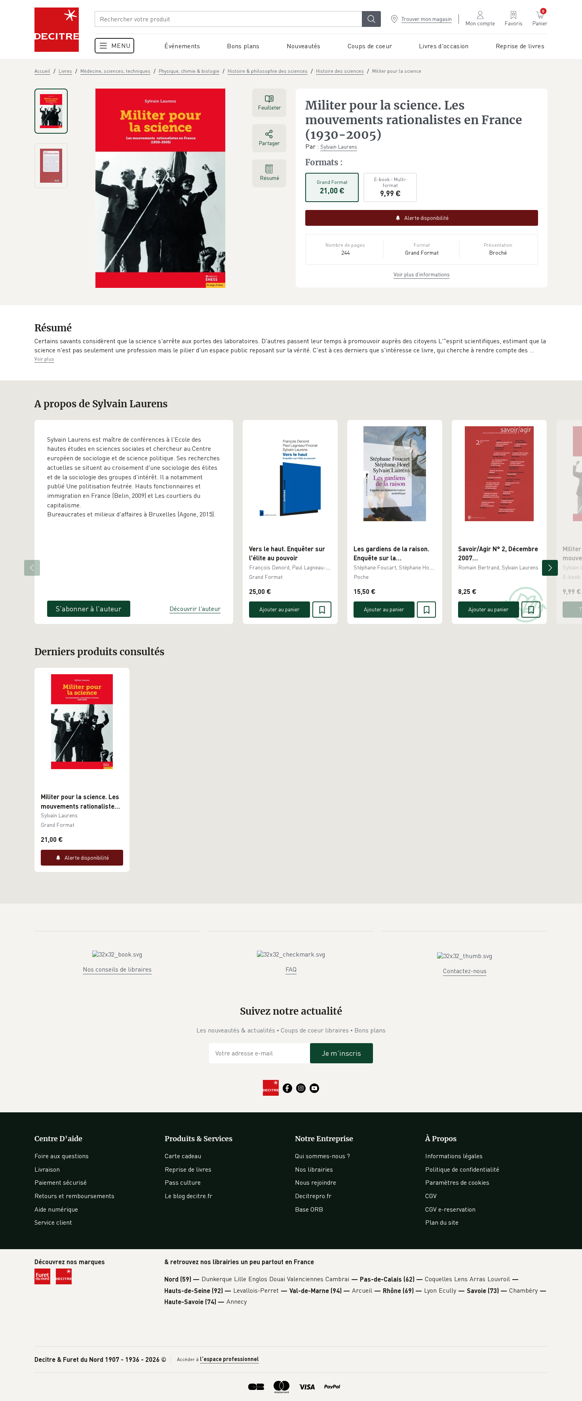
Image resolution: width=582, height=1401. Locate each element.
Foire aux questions (61, 1156)
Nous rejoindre (315, 1182)
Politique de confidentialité (462, 1169)
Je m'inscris (341, 1053)
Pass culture (183, 1182)
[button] (291, 346)
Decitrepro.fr (313, 1196)
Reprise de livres (188, 1169)
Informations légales (454, 1156)
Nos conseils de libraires (117, 969)
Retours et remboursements (74, 1196)
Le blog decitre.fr (188, 1196)
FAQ (291, 969)
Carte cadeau (183, 1156)
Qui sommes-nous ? (322, 1156)
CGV (431, 1196)
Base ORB (309, 1209)
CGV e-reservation (450, 1209)
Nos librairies (314, 1169)
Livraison (47, 1169)
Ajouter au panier (279, 609)
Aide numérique (56, 1209)
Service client (53, 1222)
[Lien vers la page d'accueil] (56, 30)
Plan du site (441, 1222)
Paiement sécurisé (60, 1182)
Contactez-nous (465, 971)
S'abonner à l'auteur (89, 608)
